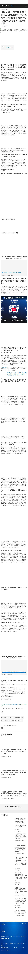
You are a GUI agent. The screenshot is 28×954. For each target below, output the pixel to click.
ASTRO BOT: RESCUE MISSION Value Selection (14, 672)
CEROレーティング (19, 947)
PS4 (16, 720)
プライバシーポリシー (19, 943)
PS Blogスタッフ (9, 47)
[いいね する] (8, 756)
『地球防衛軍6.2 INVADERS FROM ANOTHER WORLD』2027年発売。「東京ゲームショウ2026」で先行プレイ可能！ (14, 794)
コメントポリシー (5, 950)
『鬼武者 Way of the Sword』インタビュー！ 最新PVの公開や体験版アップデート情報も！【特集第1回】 (14, 772)
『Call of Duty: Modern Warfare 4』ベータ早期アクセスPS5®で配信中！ (21, 912)
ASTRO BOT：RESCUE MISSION (7, 717)
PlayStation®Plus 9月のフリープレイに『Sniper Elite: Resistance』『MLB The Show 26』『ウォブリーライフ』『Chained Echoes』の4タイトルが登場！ (20, 823)
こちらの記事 (4, 367)
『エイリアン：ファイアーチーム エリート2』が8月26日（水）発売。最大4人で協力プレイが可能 (21, 901)
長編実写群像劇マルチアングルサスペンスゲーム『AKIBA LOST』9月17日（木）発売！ (21, 836)
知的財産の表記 (5, 947)
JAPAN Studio (17, 717)
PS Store (22, 717)
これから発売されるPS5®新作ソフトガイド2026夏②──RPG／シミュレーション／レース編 (14, 751)
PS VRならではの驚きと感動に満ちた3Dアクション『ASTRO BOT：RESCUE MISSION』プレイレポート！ (17, 374)
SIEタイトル (20, 720)
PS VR (2, 720)
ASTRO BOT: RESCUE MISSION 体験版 (11, 272)
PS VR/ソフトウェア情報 (9, 720)
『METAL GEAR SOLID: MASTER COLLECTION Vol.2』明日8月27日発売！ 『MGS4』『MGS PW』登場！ (20, 848)
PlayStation (8, 6)
